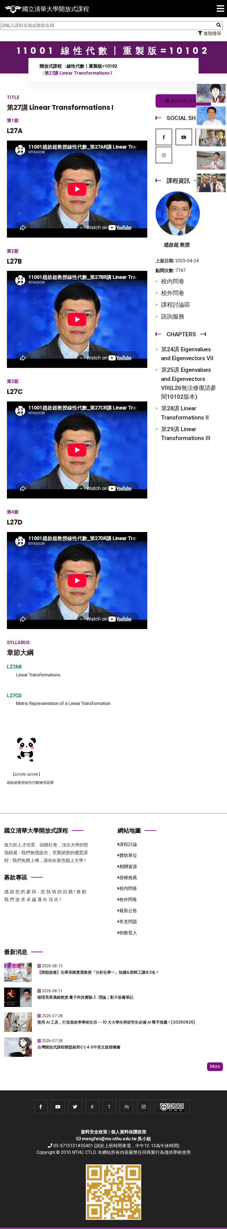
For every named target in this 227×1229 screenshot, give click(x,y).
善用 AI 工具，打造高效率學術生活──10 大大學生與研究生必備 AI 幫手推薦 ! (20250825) (116, 1022)
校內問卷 (172, 281)
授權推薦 (128, 877)
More (215, 1066)
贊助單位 (128, 855)
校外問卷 (172, 293)
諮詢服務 (172, 316)
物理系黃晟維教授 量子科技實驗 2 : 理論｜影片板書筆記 (85, 997)
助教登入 (128, 932)
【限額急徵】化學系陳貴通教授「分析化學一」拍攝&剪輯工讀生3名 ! (97, 972)
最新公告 (128, 910)
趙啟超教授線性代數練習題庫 (30, 782)
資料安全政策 (94, 1131)
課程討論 (128, 844)
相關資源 (128, 866)
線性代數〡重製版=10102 (92, 66)
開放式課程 (51, 66)
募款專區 (15, 877)
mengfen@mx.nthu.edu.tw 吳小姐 (116, 1138)
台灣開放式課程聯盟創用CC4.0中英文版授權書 (78, 1047)
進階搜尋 (211, 33)
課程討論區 (175, 304)
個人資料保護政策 (128, 1131)
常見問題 (128, 921)
